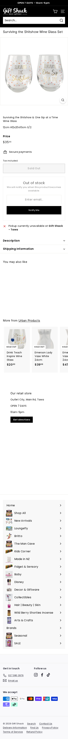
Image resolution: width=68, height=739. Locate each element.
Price (6, 136)
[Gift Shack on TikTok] (48, 675)
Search (31, 723)
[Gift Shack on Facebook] (42, 675)
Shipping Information (18, 249)
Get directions (21, 419)
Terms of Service (13, 731)
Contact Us (45, 723)
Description (11, 240)
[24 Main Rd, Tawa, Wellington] (34, 437)
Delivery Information (15, 727)
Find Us (34, 727)
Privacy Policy (50, 727)
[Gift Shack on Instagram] (36, 675)
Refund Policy (35, 731)
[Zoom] (63, 100)
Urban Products (29, 320)
